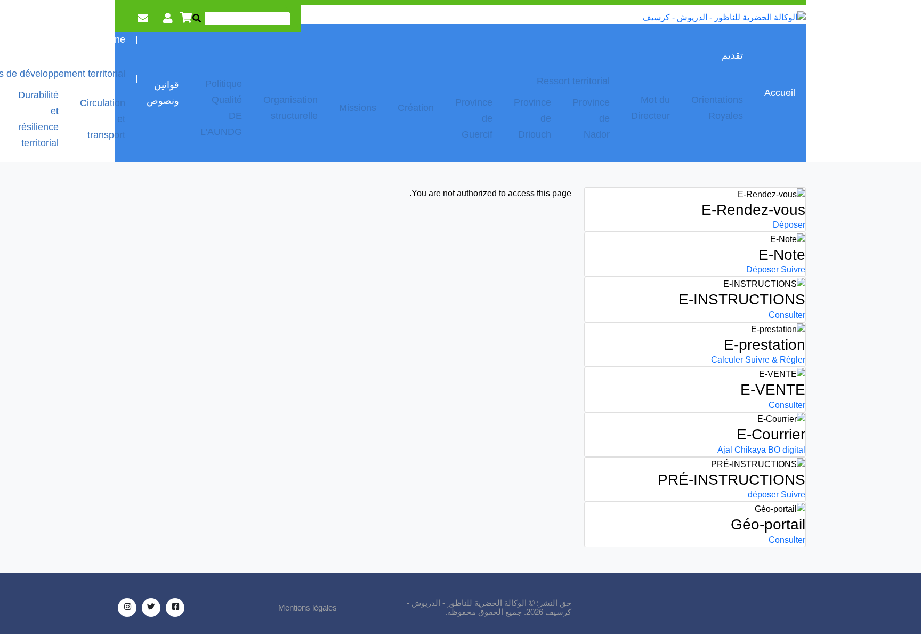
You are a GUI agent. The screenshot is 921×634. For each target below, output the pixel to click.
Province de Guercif (473, 118)
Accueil (779, 92)
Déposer (789, 224)
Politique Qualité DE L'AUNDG (221, 107)
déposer (763, 494)
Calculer (727, 359)
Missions (357, 107)
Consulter (787, 314)
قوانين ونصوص (163, 92)
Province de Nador (591, 118)
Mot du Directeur (650, 107)
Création (416, 107)
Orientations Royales (717, 107)
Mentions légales (307, 607)
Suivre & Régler (775, 359)
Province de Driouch (532, 118)
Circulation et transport (102, 119)
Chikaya (750, 449)
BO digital (786, 449)
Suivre (793, 269)
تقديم (732, 55)
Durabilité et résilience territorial (38, 119)
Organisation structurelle (290, 107)
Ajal (724, 449)
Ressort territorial (573, 81)
